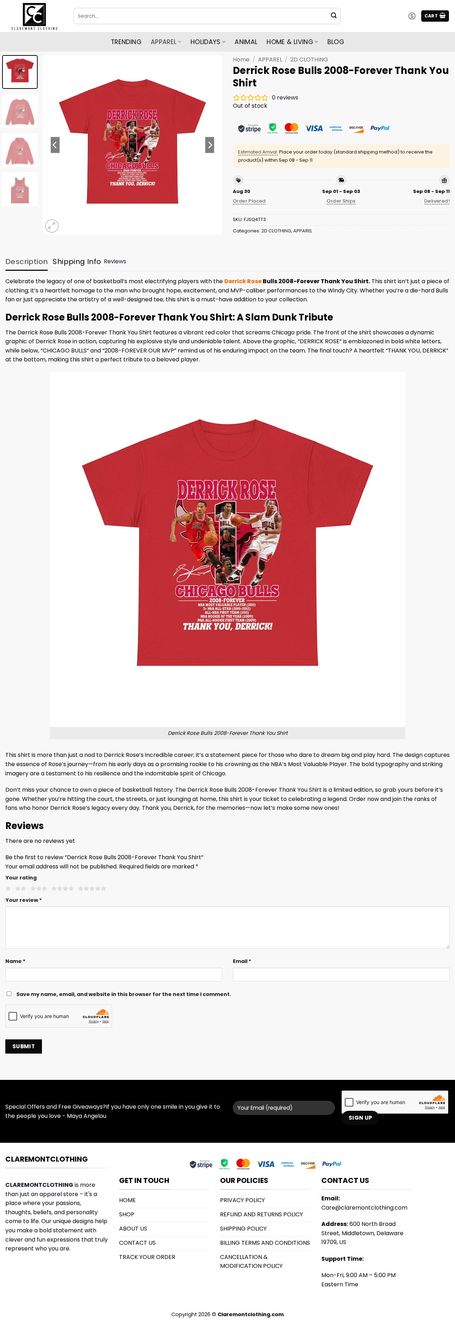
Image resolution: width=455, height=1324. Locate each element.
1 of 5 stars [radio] (7, 888)
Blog (335, 42)
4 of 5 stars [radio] (61, 888)
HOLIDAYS (206, 42)
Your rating (21, 877)
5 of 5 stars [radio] (91, 888)
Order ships (341, 201)
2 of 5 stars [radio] (19, 888)
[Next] (209, 145)
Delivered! (437, 201)
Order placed (249, 201)
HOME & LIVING (290, 42)
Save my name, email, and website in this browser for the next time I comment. (123, 994)
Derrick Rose (243, 281)
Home (241, 59)
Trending (126, 42)
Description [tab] (26, 262)
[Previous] (55, 145)
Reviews (115, 261)
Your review (23, 900)
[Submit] (334, 16)
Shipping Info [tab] (77, 262)
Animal (246, 42)
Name (15, 961)
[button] (435, 16)
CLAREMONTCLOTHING (39, 1185)
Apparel (163, 42)
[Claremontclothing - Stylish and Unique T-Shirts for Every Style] (34, 16)
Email (242, 961)
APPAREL (270, 59)
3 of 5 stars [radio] (37, 888)
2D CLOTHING (309, 59)
